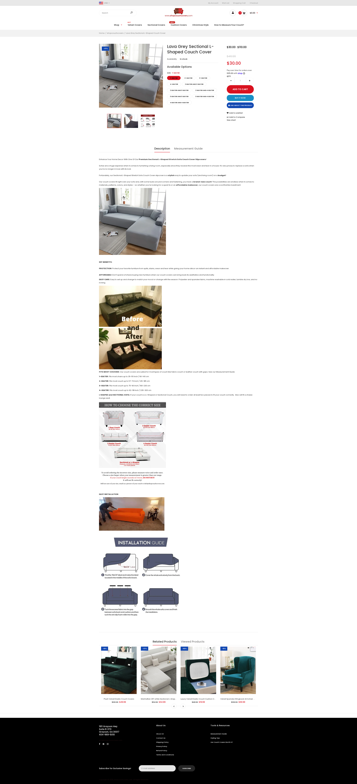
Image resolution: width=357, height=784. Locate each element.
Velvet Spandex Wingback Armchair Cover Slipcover (244, 699)
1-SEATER (174, 78)
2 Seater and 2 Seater (194, 84)
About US (160, 734)
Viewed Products (192, 642)
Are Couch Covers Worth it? (222, 742)
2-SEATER (188, 78)
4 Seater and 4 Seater (179, 102)
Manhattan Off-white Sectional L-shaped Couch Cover (165, 699)
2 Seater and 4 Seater (204, 90)
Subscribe (186, 768)
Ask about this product (241, 105)
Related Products (165, 642)
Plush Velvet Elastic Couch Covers (119, 699)
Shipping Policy (162, 742)
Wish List (225, 3)
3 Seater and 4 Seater (204, 96)
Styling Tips (215, 738)
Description (162, 149)
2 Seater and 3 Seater (179, 90)
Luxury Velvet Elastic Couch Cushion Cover (200, 699)
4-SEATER (174, 84)
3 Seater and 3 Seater (179, 96)
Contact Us (160, 738)
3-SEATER (203, 78)
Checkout (254, 3)
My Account (213, 3)
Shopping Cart (239, 3)
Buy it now (240, 98)
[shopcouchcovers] (178, 16)
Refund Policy (161, 750)
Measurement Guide (188, 149)
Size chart (231, 120)
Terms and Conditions (165, 755)
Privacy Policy (161, 746)
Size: (173, 73)
